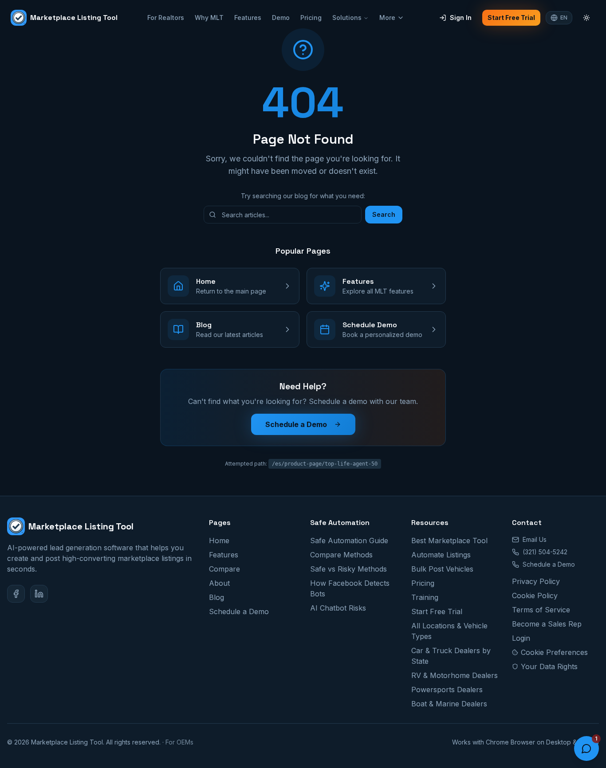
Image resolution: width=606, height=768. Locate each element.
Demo (281, 17)
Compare (224, 568)
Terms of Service (541, 609)
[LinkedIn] (39, 594)
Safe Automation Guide (349, 540)
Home (219, 540)
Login (521, 638)
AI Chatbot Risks (338, 607)
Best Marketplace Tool (449, 540)
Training (424, 597)
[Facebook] (16, 594)
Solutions (347, 17)
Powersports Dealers (447, 689)
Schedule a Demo (296, 424)
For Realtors (165, 17)
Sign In (461, 17)
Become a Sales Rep (547, 623)
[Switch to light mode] (586, 18)
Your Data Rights (549, 666)
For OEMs (179, 742)
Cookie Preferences (554, 652)
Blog (216, 597)
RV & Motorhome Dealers (454, 675)
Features (247, 17)
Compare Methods (341, 554)
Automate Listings (441, 554)
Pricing (311, 17)
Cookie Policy (535, 595)
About (219, 583)
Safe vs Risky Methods (348, 568)
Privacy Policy (536, 581)
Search (383, 214)
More (387, 17)
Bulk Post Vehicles (442, 568)
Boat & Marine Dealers (449, 703)
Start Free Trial (511, 17)
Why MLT (209, 17)
